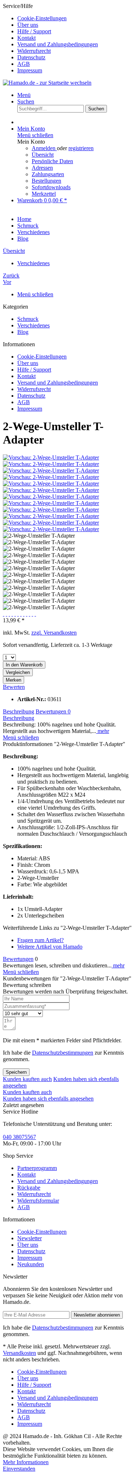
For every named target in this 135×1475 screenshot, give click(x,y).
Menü (24, 95)
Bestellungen (46, 181)
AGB (23, 64)
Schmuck (28, 319)
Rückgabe (28, 1187)
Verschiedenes (33, 325)
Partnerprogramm (37, 1168)
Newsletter (29, 1238)
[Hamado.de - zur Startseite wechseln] (47, 83)
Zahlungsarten (48, 174)
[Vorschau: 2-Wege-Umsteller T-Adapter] (51, 457)
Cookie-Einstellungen (42, 18)
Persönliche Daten (52, 161)
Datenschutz (31, 57)
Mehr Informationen (26, 1462)
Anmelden (44, 148)
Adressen (42, 168)
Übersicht (43, 155)
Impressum (29, 70)
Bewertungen (53, 711)
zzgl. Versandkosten (54, 633)
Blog (22, 332)
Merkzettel (44, 194)
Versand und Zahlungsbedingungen (57, 44)
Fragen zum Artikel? (40, 940)
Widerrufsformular (38, 1201)
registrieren (81, 148)
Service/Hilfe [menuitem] (50, 38)
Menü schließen (35, 135)
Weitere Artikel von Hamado (49, 947)
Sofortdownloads (51, 187)
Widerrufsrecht (34, 51)
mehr (102, 731)
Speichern (16, 1072)
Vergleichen (18, 672)
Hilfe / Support (34, 31)
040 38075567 (19, 1137)
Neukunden (30, 1264)
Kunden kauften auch (27, 1079)
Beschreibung (18, 711)
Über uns (27, 25)
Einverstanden (19, 1469)
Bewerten (14, 687)
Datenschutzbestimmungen (62, 1053)
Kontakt (26, 38)
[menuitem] (74, 18)
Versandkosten (19, 1353)
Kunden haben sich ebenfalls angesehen (48, 1098)
